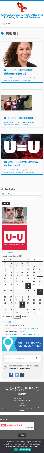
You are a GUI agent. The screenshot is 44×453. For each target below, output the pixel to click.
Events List (6, 322)
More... (22, 403)
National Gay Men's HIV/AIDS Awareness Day (22, 334)
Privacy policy (25, 450)
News (20, 78)
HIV (28, 78)
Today (17, 316)
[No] (41, 446)
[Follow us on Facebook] (4, 24)
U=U (32, 78)
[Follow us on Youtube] (7, 24)
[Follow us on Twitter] (9, 24)
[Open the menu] (40, 23)
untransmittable (18, 172)
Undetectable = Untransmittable (18, 118)
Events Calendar (8, 252)
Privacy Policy (22, 406)
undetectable (15, 80)
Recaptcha (3, 419)
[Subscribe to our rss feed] (2, 24)
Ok (16, 450)
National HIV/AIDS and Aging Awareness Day (22, 328)
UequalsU (7, 80)
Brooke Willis (25, 80)
